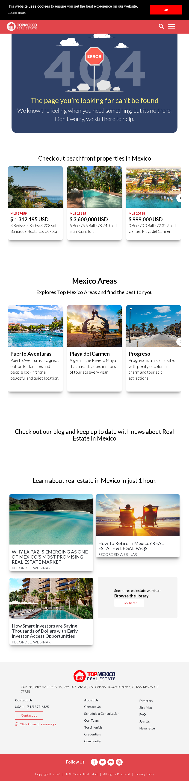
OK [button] (166, 10)
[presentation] (9, 198)
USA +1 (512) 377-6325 (32, 707)
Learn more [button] (17, 12)
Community (92, 741)
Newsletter (147, 728)
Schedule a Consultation (101, 713)
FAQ (142, 714)
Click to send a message (37, 724)
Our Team (91, 720)
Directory (146, 701)
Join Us (144, 721)
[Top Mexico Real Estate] (22, 26)
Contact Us (92, 707)
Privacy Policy (144, 774)
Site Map (145, 707)
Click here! (129, 603)
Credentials (92, 734)
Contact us (29, 715)
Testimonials (93, 727)
